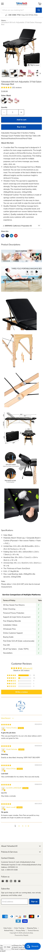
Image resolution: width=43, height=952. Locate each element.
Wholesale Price (9, 629)
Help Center (7, 928)
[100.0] (20, 705)
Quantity (4, 107)
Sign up (34, 901)
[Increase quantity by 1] (21, 112)
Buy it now (21, 127)
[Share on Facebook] (3, 235)
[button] (5, 73)
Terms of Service (33, 930)
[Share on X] (7, 235)
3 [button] (22, 826)
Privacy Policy (20, 930)
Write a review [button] (21, 692)
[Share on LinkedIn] (11, 235)
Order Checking (9, 609)
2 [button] (18, 826)
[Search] (39, 10)
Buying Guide (8, 637)
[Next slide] (40, 73)
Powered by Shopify (21, 935)
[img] (6, 725)
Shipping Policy (32, 928)
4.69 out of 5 (27, 668)
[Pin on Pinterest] (16, 235)
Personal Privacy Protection (13, 613)
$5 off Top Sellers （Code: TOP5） (16, 649)
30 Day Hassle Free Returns (14, 605)
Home (3, 20)
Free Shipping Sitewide (12, 621)
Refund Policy (8, 930)
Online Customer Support (13, 633)
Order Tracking (19, 928)
